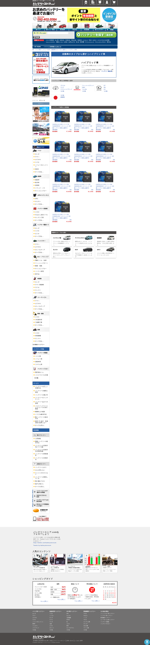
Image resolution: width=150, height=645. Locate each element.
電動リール (59, 42)
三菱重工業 (38, 322)
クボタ (37, 212)
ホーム (85, 4)
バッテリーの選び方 (41, 395)
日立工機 (86, 625)
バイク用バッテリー (38, 611)
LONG (66, 42)
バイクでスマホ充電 (103, 40)
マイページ (107, 4)
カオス (95, 40)
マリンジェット (89, 42)
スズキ (37, 162)
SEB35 (80, 40)
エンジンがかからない (41, 473)
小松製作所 (38, 319)
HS (104, 87)
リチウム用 (38, 364)
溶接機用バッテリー (89, 611)
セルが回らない (40, 470)
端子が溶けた (39, 484)
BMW (37, 169)
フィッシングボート (41, 263)
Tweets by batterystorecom (42, 545)
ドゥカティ (35, 625)
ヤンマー (38, 290)
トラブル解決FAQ (41, 414)
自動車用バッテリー (55, 611)
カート (114, 4)
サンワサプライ (70, 627)
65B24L (67, 40)
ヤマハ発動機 (39, 284)
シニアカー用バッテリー (106, 615)
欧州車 (37, 182)
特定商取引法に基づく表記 (46, 640)
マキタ (85, 619)
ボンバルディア (40, 249)
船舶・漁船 (38, 266)
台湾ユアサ (71, 42)
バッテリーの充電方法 (41, 458)
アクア (62, 87)
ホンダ (37, 154)
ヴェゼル (84, 89)
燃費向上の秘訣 (40, 411)
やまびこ (86, 615)
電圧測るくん (39, 372)
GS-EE (68, 619)
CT (104, 85)
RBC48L (74, 40)
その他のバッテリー (39, 344)
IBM (67, 625)
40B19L (62, 40)
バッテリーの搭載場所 (41, 454)
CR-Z (83, 87)
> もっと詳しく (44, 601)
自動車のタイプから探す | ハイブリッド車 (64, 49)
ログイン (41, 103)
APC (36, 198)
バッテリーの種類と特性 (41, 391)
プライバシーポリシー (59, 640)
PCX (90, 40)
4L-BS (57, 40)
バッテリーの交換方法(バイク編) (41, 446)
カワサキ (38, 159)
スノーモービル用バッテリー (107, 619)
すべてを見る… (40, 425)
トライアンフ (35, 627)
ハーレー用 (38, 359)
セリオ (37, 233)
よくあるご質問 (78, 640)
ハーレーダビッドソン (41, 165)
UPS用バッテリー (71, 611)
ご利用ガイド (100, 4)
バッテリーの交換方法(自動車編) (41, 450)
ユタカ (68, 623)
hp (67, 621)
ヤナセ (37, 287)
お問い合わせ (69, 640)
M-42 (77, 42)
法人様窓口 (93, 4)
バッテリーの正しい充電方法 (41, 387)
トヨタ (51, 613)
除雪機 (82, 42)
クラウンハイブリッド (66, 89)
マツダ (51, 621)
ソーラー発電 (39, 271)
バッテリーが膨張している (41, 477)
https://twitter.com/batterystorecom (44, 542)
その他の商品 (105, 611)
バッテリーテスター (105, 623)
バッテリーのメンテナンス (41, 398)
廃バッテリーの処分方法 (41, 417)
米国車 (37, 185)
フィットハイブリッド (88, 85)
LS (104, 89)
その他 (62, 91)
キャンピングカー (100, 42)
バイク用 (38, 356)
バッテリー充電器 (105, 621)
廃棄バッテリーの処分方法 (41, 442)
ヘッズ (85, 617)
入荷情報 (38, 438)
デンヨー (86, 623)
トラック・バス (40, 188)
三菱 (50, 623)
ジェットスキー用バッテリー (107, 613)
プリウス (63, 85)
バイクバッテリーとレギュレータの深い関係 (41, 407)
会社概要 (35, 640)
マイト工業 (86, 627)
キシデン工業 (39, 217)
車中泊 (109, 42)
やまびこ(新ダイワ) (41, 214)
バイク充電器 (50, 40)
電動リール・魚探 (41, 260)
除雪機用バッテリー (105, 617)
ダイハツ (51, 627)
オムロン (38, 201)
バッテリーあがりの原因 (41, 402)
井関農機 (38, 335)
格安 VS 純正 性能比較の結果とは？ (41, 421)
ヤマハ (37, 156)
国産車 (37, 180)
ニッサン (51, 615)
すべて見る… (39, 172)
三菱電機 (68, 617)
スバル (51, 619)
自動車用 (38, 361)
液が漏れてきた (40, 481)
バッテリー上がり (41, 467)
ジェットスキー (50, 42)
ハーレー (85, 40)
